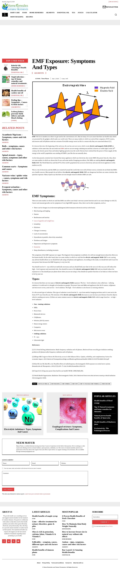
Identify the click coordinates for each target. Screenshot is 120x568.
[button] (116, 15)
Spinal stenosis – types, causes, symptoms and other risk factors (14, 157)
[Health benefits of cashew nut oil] (6, 92)
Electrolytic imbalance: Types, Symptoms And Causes (22, 430)
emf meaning (55, 383)
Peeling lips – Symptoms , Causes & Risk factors (19, 102)
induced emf (106, 383)
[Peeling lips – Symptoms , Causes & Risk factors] (6, 102)
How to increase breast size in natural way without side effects (74, 534)
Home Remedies (18, 86)
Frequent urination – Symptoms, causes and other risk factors (14, 189)
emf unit (75, 383)
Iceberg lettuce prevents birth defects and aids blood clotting (17, 114)
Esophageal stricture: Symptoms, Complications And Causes (67, 428)
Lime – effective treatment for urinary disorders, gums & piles (44, 523)
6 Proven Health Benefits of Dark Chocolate (73, 517)
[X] (108, 78)
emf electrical (43, 383)
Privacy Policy (109, 526)
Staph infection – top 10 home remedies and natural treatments (19, 80)
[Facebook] (104, 78)
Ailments (16, 107)
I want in (104, 522)
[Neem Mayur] (33, 78)
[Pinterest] (112, 78)
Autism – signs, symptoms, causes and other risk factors (74, 543)
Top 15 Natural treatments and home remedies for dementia (104, 409)
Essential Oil (17, 72)
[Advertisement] (60, 38)
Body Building (66, 529)
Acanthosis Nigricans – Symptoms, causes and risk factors (14, 137)
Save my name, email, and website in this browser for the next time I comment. (22, 468)
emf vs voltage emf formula (90, 383)
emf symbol (66, 383)
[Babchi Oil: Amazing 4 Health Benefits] (6, 67)
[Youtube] (18, 541)
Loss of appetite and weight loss (44, 221)
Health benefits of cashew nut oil (18, 91)
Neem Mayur (45, 78)
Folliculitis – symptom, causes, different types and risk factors (45, 543)
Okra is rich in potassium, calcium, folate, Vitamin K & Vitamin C (44, 534)
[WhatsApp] (116, 78)
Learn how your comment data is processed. (37, 494)
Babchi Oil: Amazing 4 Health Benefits (18, 67)
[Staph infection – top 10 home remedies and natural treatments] (6, 79)
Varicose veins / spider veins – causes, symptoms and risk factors (14, 178)
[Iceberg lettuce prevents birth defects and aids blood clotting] (6, 114)
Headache (37, 247)
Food (14, 120)
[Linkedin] (9, 541)
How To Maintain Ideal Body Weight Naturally (74, 525)
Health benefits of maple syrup (45, 516)
